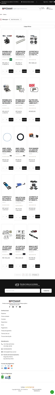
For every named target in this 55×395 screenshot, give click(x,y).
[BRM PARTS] (11, 254)
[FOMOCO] (11, 155)
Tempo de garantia (6, 330)
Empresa (3, 313)
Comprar (11, 71)
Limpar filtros (27, 26)
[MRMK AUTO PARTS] (11, 59)
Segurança (4, 322)
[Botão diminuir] (3, 71)
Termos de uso (5, 333)
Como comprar (5, 316)
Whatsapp (52, 392)
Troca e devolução (6, 336)
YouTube (20, 307)
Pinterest (16, 307)
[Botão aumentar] (6, 71)
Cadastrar (46, 291)
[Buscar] (40, 8)
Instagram (13, 307)
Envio (2, 325)
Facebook (9, 307)
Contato (3, 319)
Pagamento (4, 328)
